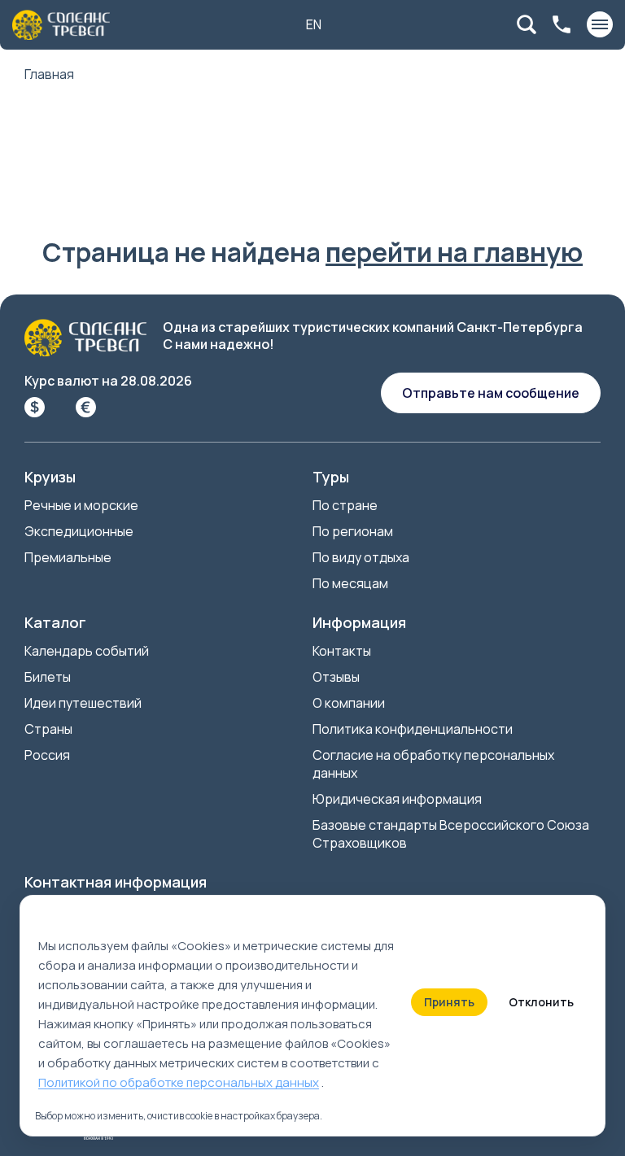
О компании (348, 703)
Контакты (341, 651)
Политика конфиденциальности (412, 729)
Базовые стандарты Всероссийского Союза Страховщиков (450, 834)
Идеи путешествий (83, 703)
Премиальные (67, 557)
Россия (47, 755)
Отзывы (336, 677)
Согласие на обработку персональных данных (433, 764)
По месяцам (350, 583)
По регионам (352, 531)
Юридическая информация (397, 799)
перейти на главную (454, 252)
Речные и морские (81, 505)
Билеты (47, 677)
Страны (48, 729)
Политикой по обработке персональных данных (178, 1082)
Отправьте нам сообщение (490, 393)
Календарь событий (86, 651)
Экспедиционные (78, 531)
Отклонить (541, 1002)
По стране (345, 505)
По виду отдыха (360, 557)
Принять (449, 1002)
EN (313, 24)
